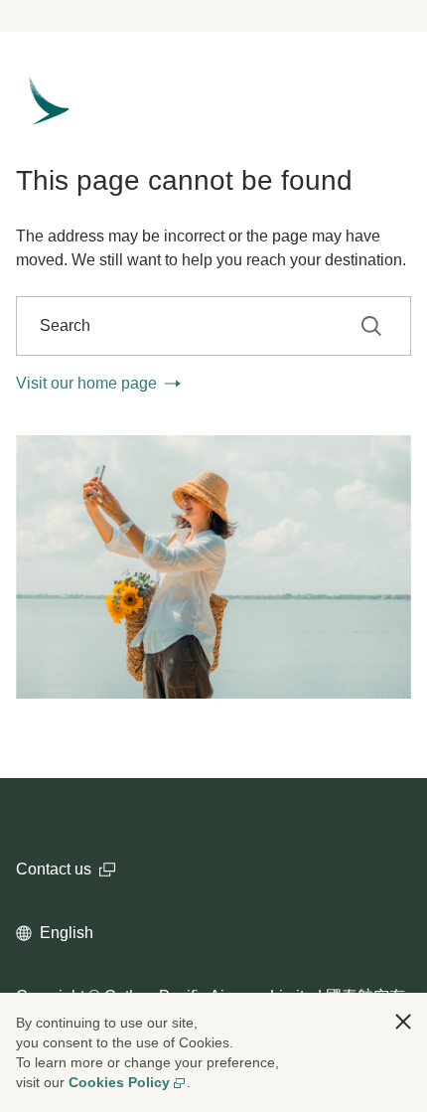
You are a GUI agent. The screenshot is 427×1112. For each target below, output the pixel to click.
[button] (403, 1022)
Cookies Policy (119, 1082)
